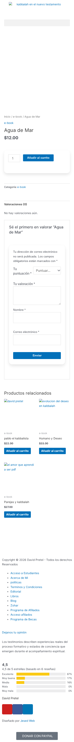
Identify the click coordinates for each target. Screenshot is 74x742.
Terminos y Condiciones (26, 587)
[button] (37, 22)
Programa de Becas (23, 619)
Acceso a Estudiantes (24, 573)
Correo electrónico (26, 331)
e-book (17, 116)
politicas (15, 582)
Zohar (14, 605)
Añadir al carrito (38, 157)
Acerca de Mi (19, 577)
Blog (13, 600)
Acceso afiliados (21, 614)
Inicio (7, 116)
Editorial (15, 591)
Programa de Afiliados (24, 610)
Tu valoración (24, 284)
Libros (14, 596)
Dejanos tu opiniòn (14, 632)
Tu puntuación (22, 271)
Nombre (19, 309)
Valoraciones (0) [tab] (15, 204)
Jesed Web (27, 720)
